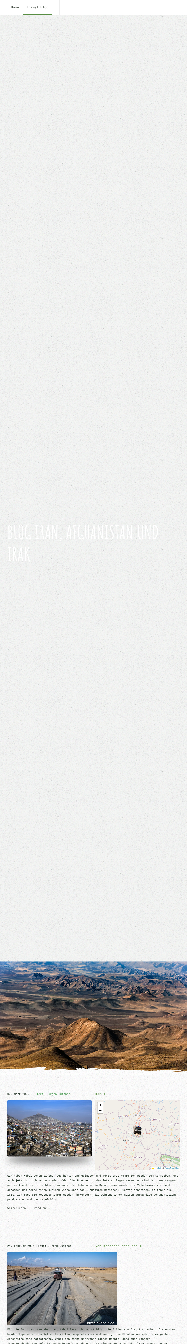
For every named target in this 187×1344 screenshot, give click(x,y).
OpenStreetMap (172, 1168)
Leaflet (157, 1168)
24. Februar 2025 (20, 1246)
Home (15, 7)
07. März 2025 (18, 1094)
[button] (137, 1130)
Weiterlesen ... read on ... (30, 1208)
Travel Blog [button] (37, 7)
